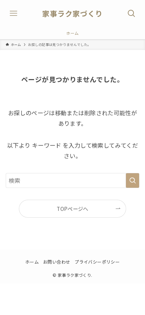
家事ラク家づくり (72, 13)
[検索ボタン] (131, 13)
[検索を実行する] (132, 180)
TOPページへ (72, 208)
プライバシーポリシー (97, 262)
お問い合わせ (56, 262)
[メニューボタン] (13, 13)
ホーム (32, 262)
